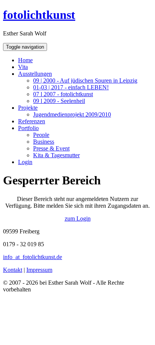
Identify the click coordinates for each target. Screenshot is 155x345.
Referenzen (31, 121)
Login (25, 162)
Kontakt (12, 270)
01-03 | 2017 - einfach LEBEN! (71, 87)
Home (25, 60)
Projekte (28, 107)
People (41, 135)
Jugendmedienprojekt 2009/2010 (72, 114)
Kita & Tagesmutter (56, 155)
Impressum (39, 270)
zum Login (78, 218)
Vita (23, 67)
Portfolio (28, 128)
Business (43, 141)
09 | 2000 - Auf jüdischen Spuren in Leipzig (85, 80)
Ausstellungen (35, 74)
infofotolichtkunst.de (32, 257)
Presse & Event (51, 148)
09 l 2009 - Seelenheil (59, 101)
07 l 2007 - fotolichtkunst (63, 94)
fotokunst (39, 14)
